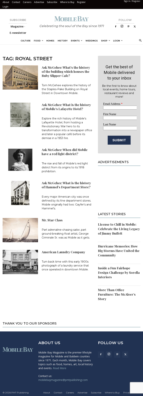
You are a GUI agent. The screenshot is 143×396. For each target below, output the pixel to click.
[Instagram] (122, 26)
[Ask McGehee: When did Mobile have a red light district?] (20, 160)
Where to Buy (67, 2)
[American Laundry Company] (20, 262)
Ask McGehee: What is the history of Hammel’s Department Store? (66, 185)
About (6, 2)
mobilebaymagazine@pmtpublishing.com (63, 380)
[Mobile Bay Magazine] (71, 19)
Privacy (127, 392)
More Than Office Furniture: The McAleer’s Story (117, 294)
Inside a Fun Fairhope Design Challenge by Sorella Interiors (119, 272)
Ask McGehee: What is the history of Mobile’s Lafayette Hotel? (66, 107)
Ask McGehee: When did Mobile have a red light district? (65, 152)
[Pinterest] (128, 26)
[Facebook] (115, 26)
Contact (16, 2)
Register (81, 2)
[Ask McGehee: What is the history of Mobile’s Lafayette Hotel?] (20, 115)
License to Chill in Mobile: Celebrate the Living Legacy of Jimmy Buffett (119, 228)
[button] (139, 41)
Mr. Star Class (52, 220)
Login (5, 6)
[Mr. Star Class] (20, 230)
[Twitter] (134, 26)
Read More (59, 368)
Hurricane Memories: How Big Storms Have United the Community (118, 250)
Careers (27, 2)
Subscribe (52, 2)
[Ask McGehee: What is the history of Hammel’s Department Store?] (20, 193)
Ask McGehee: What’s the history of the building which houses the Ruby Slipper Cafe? (66, 71)
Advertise (39, 2)
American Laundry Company (63, 252)
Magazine (17, 26)
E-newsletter (18, 33)
